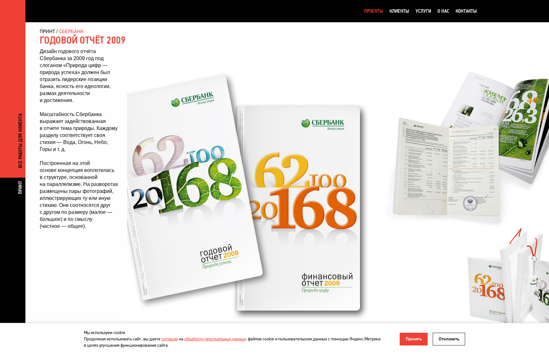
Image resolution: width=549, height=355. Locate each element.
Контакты (466, 11)
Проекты (373, 11)
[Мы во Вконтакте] (488, 11)
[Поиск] (512, 11)
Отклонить (449, 339)
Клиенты (399, 11)
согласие (169, 339)
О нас (443, 11)
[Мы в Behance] (500, 11)
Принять (414, 339)
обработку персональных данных (215, 339)
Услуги (423, 11)
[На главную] (73, 11)
